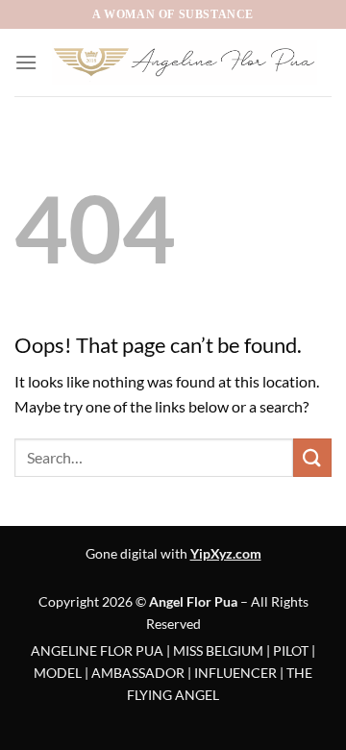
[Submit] (312, 457)
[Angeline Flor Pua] (184, 62)
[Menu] (25, 62)
